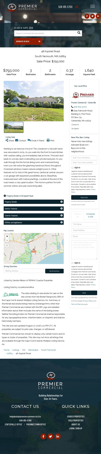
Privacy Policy (88, 301)
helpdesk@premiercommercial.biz (25, 416)
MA (23, 350)
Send (84, 293)
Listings (15, 350)
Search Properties (75, 416)
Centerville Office (13, 424)
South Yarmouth (48, 350)
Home (6, 350)
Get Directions (54, 271)
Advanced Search (22, 41)
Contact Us (75, 124)
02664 (10, 353)
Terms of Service (77, 304)
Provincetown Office (36, 424)
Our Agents (75, 128)
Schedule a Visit (90, 215)
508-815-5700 (65, 7)
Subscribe (84, 197)
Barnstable (33, 350)
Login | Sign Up (75, 428)
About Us (76, 424)
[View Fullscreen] (7, 245)
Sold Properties (75, 420)
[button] (79, 33)
